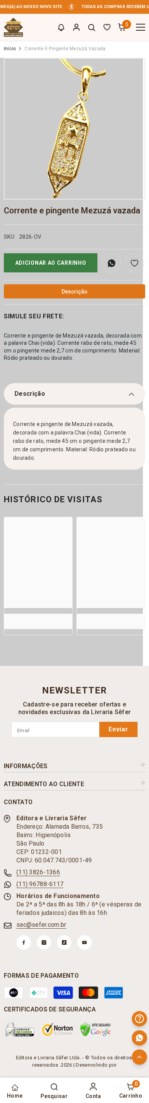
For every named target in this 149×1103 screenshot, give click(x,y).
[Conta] (76, 27)
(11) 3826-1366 (38, 872)
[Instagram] (44, 942)
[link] (38, 617)
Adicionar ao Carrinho (50, 263)
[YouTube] (84, 942)
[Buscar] (91, 27)
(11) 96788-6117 (39, 884)
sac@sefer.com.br (41, 924)
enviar (118, 729)
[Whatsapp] (139, 1038)
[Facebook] (23, 942)
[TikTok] (64, 942)
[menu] (140, 27)
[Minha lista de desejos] (107, 27)
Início (10, 48)
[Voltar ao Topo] (139, 1057)
